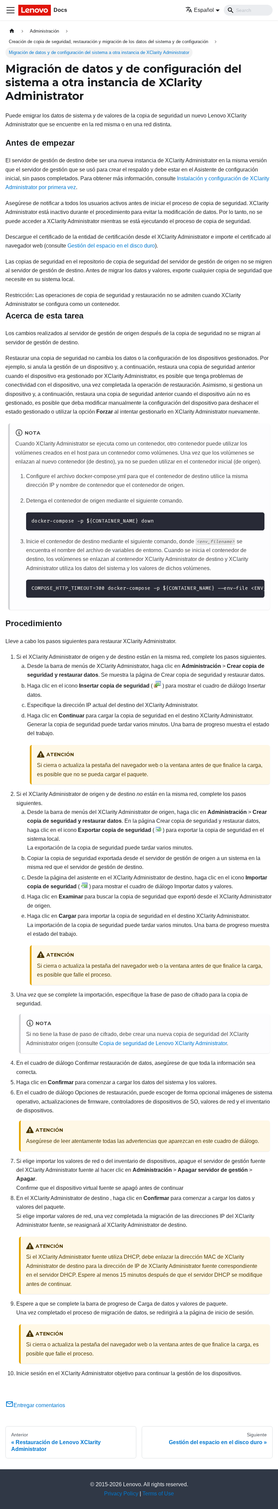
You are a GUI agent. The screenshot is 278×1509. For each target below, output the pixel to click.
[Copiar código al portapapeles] (256, 520)
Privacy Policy (121, 1493)
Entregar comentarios (39, 1405)
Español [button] (204, 10)
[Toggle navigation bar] (10, 10)
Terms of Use (158, 1493)
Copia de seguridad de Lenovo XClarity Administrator (163, 1043)
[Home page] (11, 31)
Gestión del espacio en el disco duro (111, 246)
